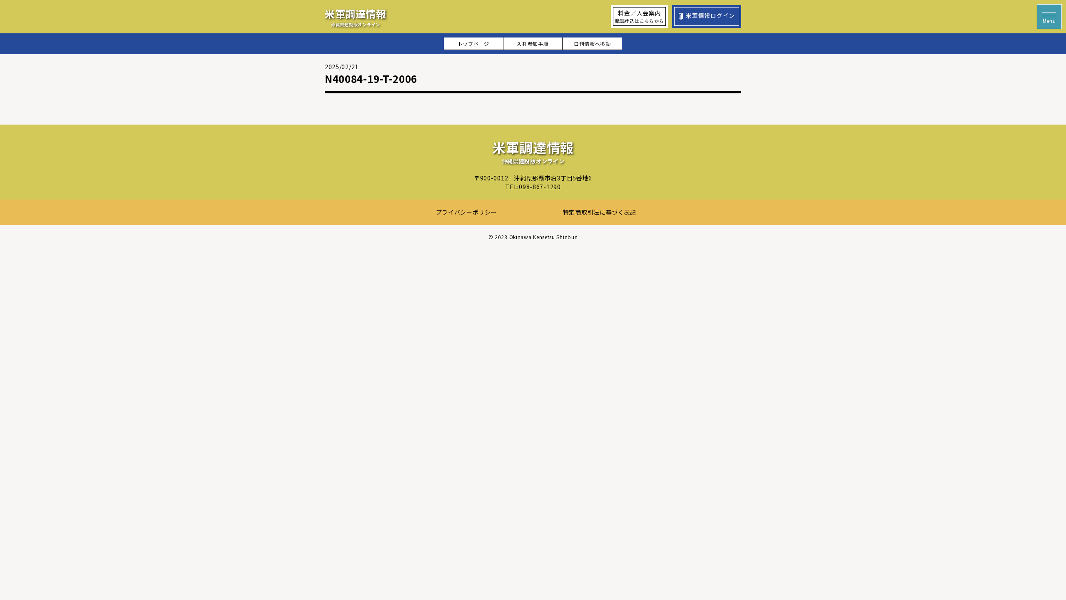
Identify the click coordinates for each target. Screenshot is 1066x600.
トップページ (473, 43)
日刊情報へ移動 (592, 43)
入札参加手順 (532, 43)
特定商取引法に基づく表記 (599, 212)
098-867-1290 (539, 186)
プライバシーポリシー (466, 212)
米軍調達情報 (355, 17)
